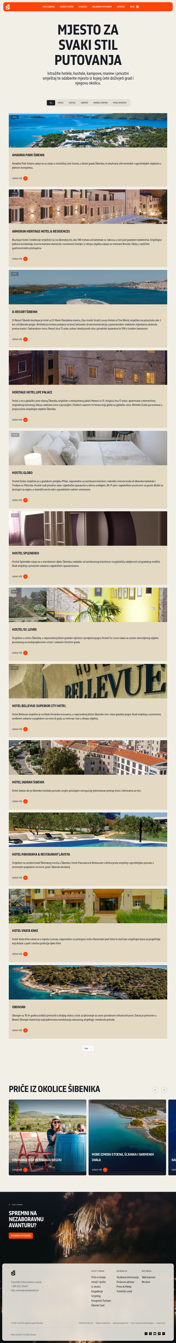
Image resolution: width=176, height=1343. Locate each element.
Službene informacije (128, 1277)
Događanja (97, 1291)
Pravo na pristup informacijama (142, 1323)
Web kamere (148, 1277)
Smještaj (96, 1296)
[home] (8, 7)
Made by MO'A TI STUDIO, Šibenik (23, 1334)
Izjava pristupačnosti (120, 1323)
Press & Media (124, 1286)
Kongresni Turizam (101, 1300)
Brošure (146, 1282)
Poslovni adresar (125, 1282)
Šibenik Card (97, 1305)
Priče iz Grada (98, 1277)
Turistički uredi (124, 1291)
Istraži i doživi (98, 1282)
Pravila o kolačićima (103, 1323)
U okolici (96, 1286)
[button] (102, 7)
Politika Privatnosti (86, 1323)
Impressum (160, 1323)
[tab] (51, 102)
